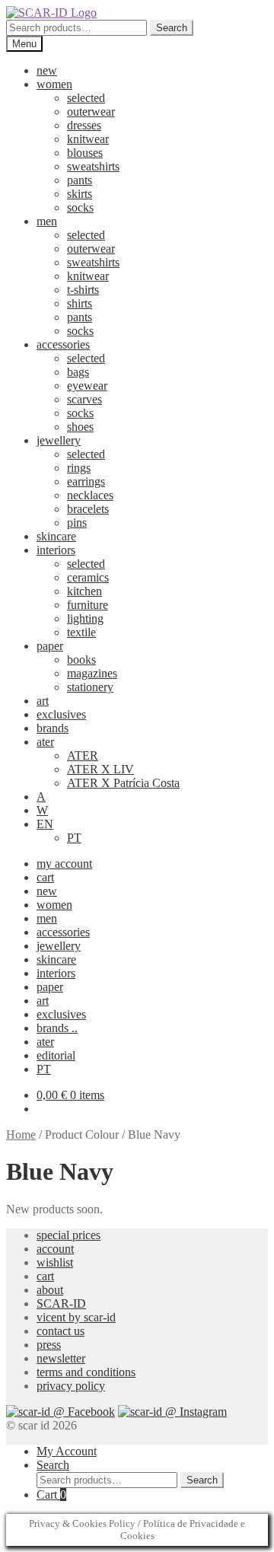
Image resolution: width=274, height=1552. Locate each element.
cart (45, 877)
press (49, 1344)
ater (45, 741)
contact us (60, 1330)
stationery (90, 686)
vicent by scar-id (76, 1317)
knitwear (88, 138)
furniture (87, 604)
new (47, 70)
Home (21, 1134)
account (55, 1248)
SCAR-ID (61, 1303)
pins (77, 522)
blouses (85, 152)
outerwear (91, 111)
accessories (63, 344)
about (50, 1289)
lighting (85, 618)
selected (86, 97)
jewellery (59, 440)
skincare (56, 536)
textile (81, 632)
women (54, 84)
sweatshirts (93, 166)
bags (78, 371)
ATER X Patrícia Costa (123, 782)
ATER (82, 755)
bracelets (88, 508)
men (47, 221)
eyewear (87, 385)
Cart (51, 1494)
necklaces (90, 495)
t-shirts (83, 289)
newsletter (61, 1358)
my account (64, 863)
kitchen (84, 591)
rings (79, 467)
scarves (84, 399)
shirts (79, 303)
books (81, 659)
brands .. (57, 1027)
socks (80, 207)
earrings (86, 481)
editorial (56, 1055)
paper (50, 645)
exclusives (61, 714)
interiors (56, 549)
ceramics (88, 577)
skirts (79, 193)
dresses (84, 125)
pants (79, 180)
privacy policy (71, 1385)
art (43, 700)
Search (171, 27)
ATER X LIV (100, 769)
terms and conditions (86, 1372)
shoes (80, 426)
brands (52, 728)
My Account (67, 1451)
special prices (68, 1235)
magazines (92, 673)
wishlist (55, 1262)
